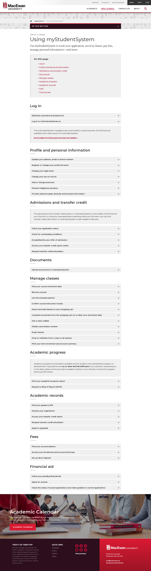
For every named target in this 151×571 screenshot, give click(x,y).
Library (54, 556)
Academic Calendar (23, 527)
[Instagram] (85, 546)
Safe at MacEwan (118, 2)
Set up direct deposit (41, 458)
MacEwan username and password (48, 116)
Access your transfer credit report (47, 417)
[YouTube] (77, 550)
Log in (42, 64)
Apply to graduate (40, 428)
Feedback (55, 548)
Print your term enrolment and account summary (54, 344)
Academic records (47, 85)
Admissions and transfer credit (53, 71)
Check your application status (45, 228)
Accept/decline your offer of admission (49, 240)
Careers (54, 553)
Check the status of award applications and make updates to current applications (68, 488)
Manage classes (46, 78)
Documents (44, 74)
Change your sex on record (44, 177)
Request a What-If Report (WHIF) (47, 387)
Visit (140, 2)
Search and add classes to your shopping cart (52, 309)
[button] (75, 26)
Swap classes (38, 332)
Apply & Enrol (39, 21)
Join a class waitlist (40, 321)
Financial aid (44, 92)
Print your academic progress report (48, 381)
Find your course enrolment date (47, 286)
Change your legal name (43, 171)
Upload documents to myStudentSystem (50, 270)
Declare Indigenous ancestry (45, 188)
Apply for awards (39, 482)
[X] (81, 546)
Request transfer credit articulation (47, 251)
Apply (131, 2)
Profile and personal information (54, 67)
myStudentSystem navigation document (55, 138)
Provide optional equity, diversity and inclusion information (58, 194)
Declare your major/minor (43, 411)
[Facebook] (77, 546)
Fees (41, 89)
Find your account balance (44, 446)
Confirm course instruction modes (47, 304)
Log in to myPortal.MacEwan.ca (46, 121)
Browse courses (39, 292)
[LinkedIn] (81, 550)
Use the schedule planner (43, 298)
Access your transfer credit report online (50, 246)
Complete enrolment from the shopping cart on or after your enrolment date (67, 315)
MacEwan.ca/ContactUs (114, 563)
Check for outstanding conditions (47, 234)
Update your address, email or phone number (52, 159)
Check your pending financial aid (46, 476)
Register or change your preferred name (50, 165)
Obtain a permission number (45, 326)
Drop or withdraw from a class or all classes (52, 338)
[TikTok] (85, 550)
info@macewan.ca (113, 560)
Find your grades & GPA (42, 405)
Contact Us (105, 2)
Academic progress (48, 81)
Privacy (54, 550)
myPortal (95, 2)
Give (147, 2)
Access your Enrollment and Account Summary (53, 452)
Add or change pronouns (43, 182)
